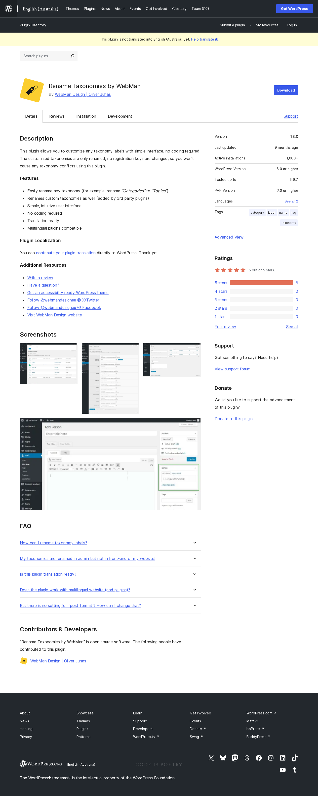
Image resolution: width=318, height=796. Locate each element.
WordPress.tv (146, 737)
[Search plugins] (73, 56)
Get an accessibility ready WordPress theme (68, 292)
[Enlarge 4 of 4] (194, 424)
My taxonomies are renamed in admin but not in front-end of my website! (87, 558)
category (257, 212)
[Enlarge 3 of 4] (194, 349)
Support (291, 116)
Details (31, 116)
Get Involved (200, 713)
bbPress (255, 729)
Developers (143, 729)
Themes (83, 721)
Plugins (82, 729)
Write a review (40, 277)
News (24, 721)
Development (120, 116)
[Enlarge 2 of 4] (132, 349)
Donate (198, 729)
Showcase (85, 713)
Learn (137, 713)
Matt (252, 721)
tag (293, 212)
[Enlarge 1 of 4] (70, 349)
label (271, 212)
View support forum (232, 368)
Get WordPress (294, 8)
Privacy (26, 737)
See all (292, 326)
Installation (86, 116)
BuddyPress (258, 737)
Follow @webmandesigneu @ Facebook (64, 307)
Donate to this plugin (234, 418)
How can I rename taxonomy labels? (53, 543)
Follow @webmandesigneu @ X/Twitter (63, 300)
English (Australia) (81, 764)
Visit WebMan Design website (54, 314)
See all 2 (291, 201)
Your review (225, 326)
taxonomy (289, 223)
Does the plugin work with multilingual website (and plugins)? (75, 590)
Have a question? (43, 285)
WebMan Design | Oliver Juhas (83, 94)
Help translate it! (204, 39)
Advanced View (229, 237)
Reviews (57, 116)
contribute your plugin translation (66, 252)
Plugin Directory (33, 25)
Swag (196, 737)
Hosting (26, 729)
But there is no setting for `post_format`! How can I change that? (80, 605)
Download (286, 90)
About (25, 713)
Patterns (83, 737)
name (283, 212)
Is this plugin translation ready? (48, 574)
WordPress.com (261, 713)
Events (195, 721)
